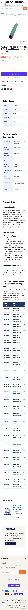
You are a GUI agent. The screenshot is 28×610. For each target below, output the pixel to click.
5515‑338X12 (17, 445)
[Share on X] (5, 89)
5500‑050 (6, 314)
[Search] (25, 8)
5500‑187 (6, 377)
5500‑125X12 (7, 350)
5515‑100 (15, 335)
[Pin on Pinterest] (11, 89)
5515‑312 (15, 428)
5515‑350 (16, 450)
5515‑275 (16, 421)
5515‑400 (16, 465)
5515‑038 (16, 309)
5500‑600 (6, 485)
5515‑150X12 (16, 357)
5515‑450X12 (17, 474)
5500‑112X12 (7, 343)
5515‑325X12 (17, 437)
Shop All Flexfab (10, 543)
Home (2, 13)
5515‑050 (16, 314)
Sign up (22, 572)
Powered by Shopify (14, 607)
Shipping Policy (5, 602)
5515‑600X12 (17, 486)
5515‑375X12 (17, 459)
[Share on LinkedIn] (8, 89)
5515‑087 (16, 330)
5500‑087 (6, 330)
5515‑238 (16, 399)
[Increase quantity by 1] (14, 64)
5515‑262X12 (17, 416)
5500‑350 (6, 450)
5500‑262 (6, 414)
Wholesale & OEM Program (18, 600)
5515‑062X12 (17, 321)
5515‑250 (16, 406)
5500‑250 (6, 406)
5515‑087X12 (17, 332)
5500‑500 (6, 479)
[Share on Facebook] (2, 89)
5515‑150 (15, 355)
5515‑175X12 (16, 372)
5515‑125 (15, 348)
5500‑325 (6, 435)
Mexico (13, 579)
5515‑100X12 (16, 337)
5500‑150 (6, 355)
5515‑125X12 (16, 350)
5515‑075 (16, 325)
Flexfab (4, 53)
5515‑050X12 (17, 316)
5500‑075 (6, 325)
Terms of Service (14, 604)
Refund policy (23, 604)
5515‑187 (15, 377)
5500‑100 (6, 335)
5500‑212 (6, 392)
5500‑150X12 (7, 357)
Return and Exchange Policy (17, 602)
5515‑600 (16, 485)
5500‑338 (6, 443)
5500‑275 (6, 421)
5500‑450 (6, 472)
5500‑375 (6, 457)
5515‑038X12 (17, 310)
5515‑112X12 (16, 343)
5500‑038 (6, 309)
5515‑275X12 (17, 423)
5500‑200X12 (7, 386)
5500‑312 (6, 428)
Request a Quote (6, 600)
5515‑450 (16, 472)
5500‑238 (6, 399)
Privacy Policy (5, 604)
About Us (12, 599)
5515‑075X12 (17, 327)
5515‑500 (16, 479)
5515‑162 (15, 363)
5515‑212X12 (16, 394)
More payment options (14, 77)
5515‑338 (16, 443)
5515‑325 (16, 435)
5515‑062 (16, 319)
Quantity (3, 60)
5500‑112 (6, 341)
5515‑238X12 (17, 401)
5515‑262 (16, 414)
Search (6, 599)
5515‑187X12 (16, 379)
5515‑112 (15, 341)
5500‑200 (6, 384)
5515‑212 (15, 392)
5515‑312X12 (16, 430)
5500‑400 (6, 465)
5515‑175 (15, 370)
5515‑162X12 (16, 364)
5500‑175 (6, 370)
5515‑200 (16, 384)
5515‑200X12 (17, 386)
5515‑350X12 (17, 452)
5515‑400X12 (17, 466)
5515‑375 (16, 457)
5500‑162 (6, 363)
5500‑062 (6, 319)
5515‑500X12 (17, 481)
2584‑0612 (15, 271)
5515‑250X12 (17, 408)
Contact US (19, 599)
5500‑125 (6, 348)
